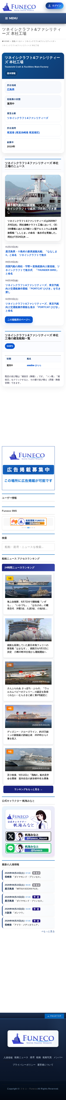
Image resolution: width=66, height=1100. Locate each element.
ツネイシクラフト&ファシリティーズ (39, 41)
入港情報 (8, 1057)
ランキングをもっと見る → (28, 789)
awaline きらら (34, 365)
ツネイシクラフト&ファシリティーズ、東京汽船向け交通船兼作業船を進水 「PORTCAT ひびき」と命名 (33, 307)
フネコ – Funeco (28, 1089)
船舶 (38, 1057)
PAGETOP (55, 1016)
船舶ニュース (21, 1057)
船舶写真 (47, 1057)
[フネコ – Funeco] (19, 7)
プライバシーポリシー (24, 1064)
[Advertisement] (28, 418)
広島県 (10, 89)
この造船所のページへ (18, 319)
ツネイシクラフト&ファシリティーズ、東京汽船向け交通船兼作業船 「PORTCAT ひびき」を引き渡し (33, 289)
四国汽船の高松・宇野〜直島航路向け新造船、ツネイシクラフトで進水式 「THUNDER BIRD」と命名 (32, 270)
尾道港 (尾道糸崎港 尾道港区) (23, 132)
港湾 (32, 1057)
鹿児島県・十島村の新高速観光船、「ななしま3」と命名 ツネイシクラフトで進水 (31, 253)
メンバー (58, 1057)
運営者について (45, 1064)
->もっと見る (48, 931)
